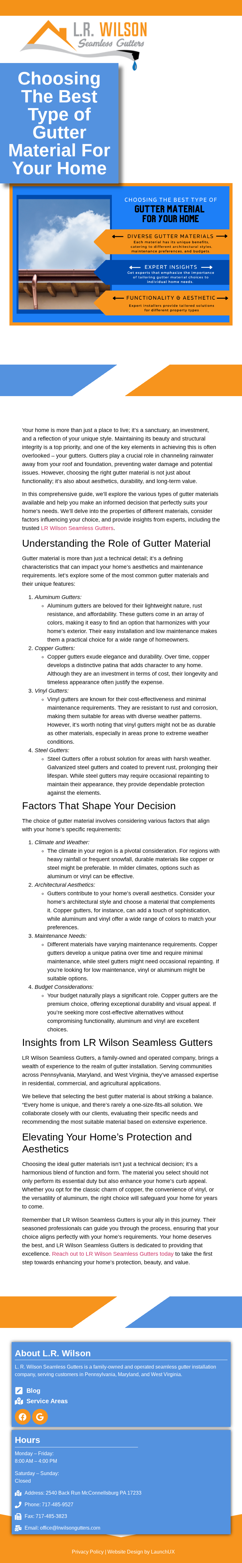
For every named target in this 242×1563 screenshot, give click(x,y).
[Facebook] (23, 1417)
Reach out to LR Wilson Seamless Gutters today (113, 1254)
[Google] (40, 1417)
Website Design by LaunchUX (141, 1551)
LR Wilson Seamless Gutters (77, 528)
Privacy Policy (88, 1551)
